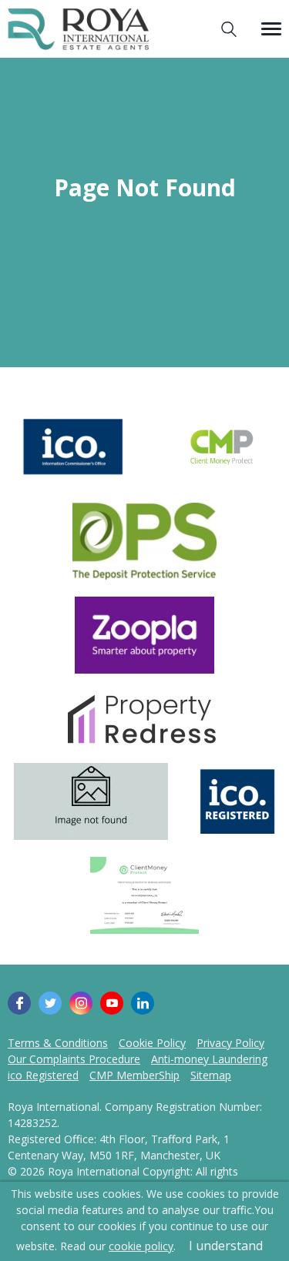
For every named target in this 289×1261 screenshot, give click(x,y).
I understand (226, 1245)
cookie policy (141, 1246)
